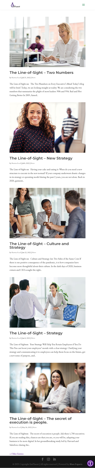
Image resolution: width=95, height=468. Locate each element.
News (33, 77)
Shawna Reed (16, 77)
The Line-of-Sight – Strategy (36, 333)
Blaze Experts (76, 464)
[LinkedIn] (54, 459)
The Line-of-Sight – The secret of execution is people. (41, 420)
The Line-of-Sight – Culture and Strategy (39, 245)
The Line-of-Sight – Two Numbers (41, 72)
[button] (90, 463)
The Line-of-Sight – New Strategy (41, 158)
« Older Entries (17, 453)
